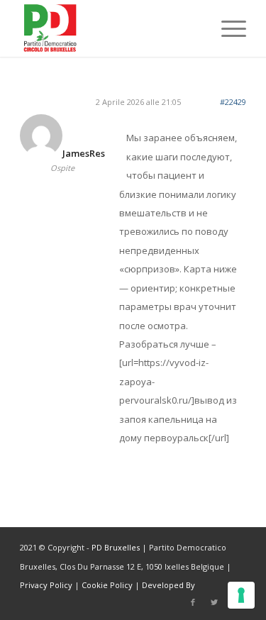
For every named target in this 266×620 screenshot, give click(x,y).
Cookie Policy (107, 585)
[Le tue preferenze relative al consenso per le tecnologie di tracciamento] (241, 595)
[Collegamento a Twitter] (214, 602)
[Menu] (226, 28)
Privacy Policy (46, 585)
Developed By (168, 585)
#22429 (233, 101)
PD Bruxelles (116, 547)
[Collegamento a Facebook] (193, 602)
